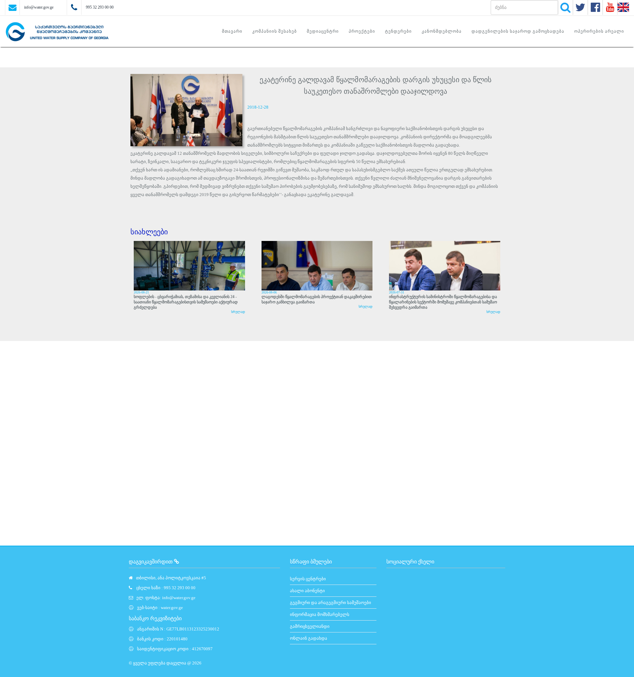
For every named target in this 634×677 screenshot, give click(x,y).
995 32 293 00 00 (100, 7)
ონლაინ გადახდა (308, 638)
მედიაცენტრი (323, 31)
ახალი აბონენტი (307, 590)
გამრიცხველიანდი (310, 626)
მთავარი (232, 31)
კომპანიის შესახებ (274, 31)
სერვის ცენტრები (308, 578)
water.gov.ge (172, 607)
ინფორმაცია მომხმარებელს (319, 614)
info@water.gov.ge (38, 7)
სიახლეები (149, 232)
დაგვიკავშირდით (151, 561)
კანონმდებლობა (442, 31)
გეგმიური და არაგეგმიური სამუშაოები (330, 602)
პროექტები (362, 31)
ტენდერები (398, 31)
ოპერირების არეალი (599, 31)
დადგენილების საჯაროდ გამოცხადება (518, 31)
